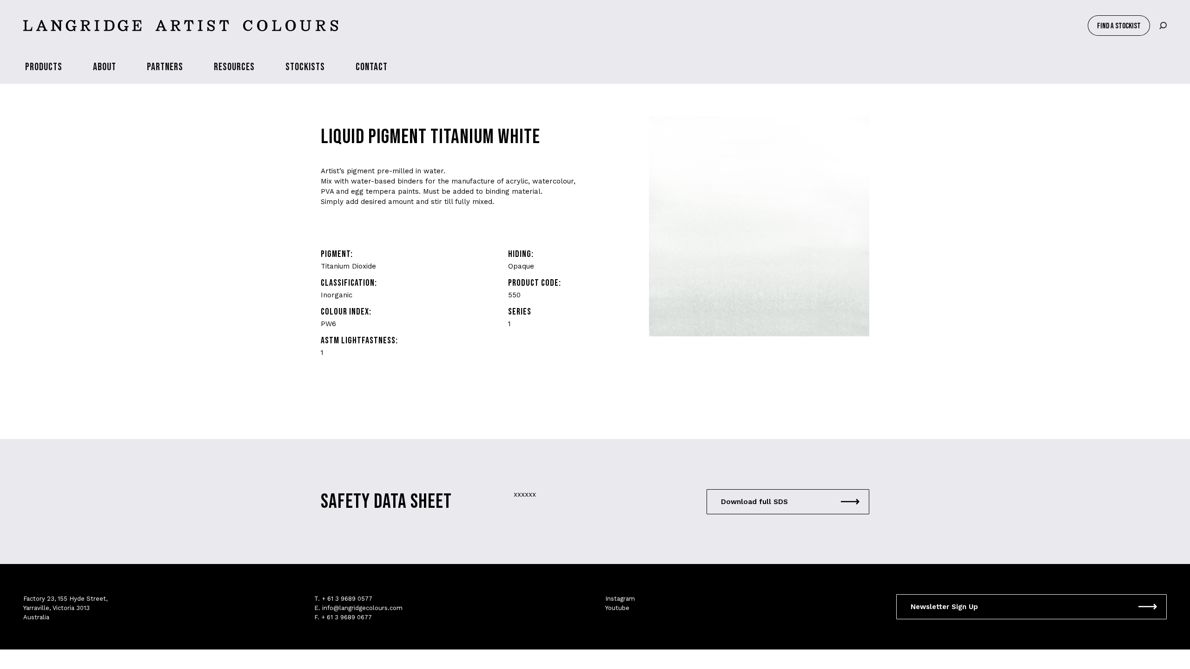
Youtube (617, 607)
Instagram (620, 598)
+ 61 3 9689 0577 (347, 598)
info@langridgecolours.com (362, 607)
